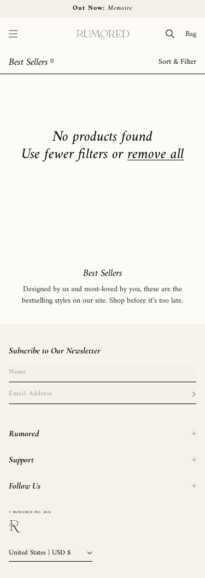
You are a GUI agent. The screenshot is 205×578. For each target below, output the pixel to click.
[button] (13, 34)
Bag (193, 34)
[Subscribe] (193, 394)
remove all (155, 155)
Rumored (24, 433)
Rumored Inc (27, 512)
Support (21, 459)
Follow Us (24, 485)
